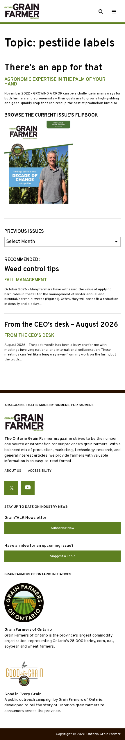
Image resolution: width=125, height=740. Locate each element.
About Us (12, 471)
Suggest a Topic (62, 556)
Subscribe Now (62, 528)
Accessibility (39, 471)
